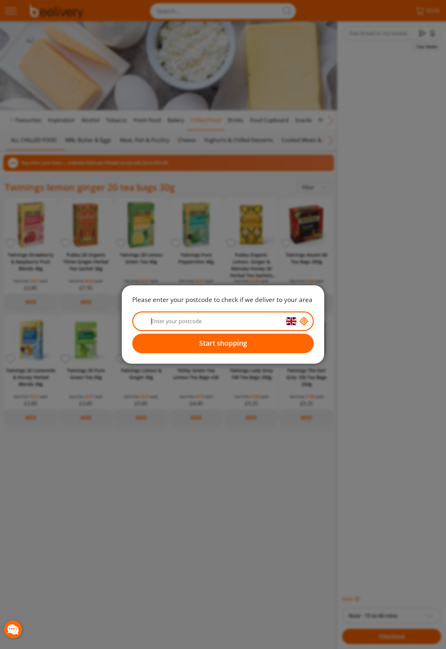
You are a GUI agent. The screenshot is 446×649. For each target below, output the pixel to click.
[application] (13, 629)
